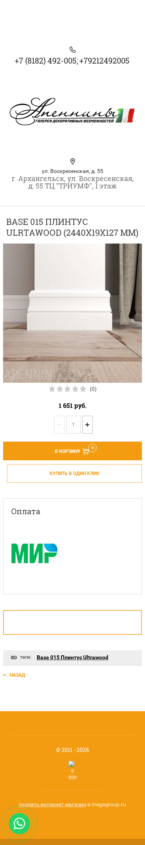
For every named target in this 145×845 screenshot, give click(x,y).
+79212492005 (104, 60)
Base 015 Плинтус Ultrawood (72, 657)
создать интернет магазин (52, 804)
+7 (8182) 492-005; (46, 60)
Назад (17, 675)
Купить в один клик (74, 473)
